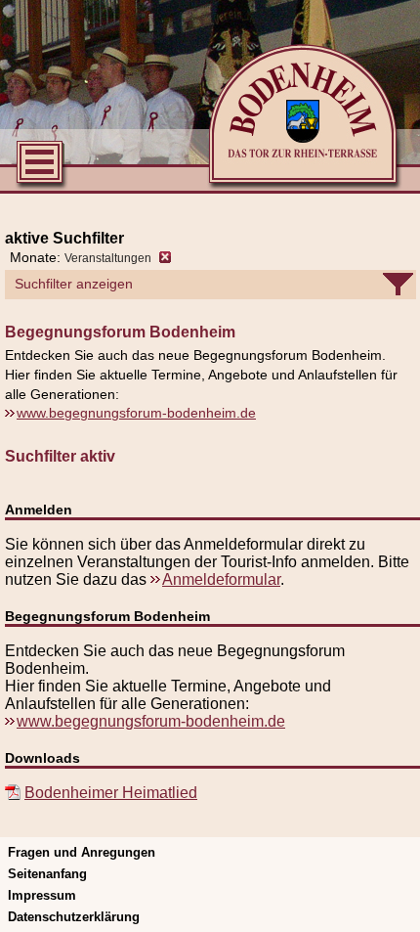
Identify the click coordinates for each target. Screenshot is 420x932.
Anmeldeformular (221, 579)
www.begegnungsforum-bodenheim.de (136, 413)
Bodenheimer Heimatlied (110, 792)
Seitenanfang (47, 873)
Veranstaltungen (107, 258)
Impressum (42, 895)
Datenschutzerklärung (74, 917)
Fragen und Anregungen (81, 852)
